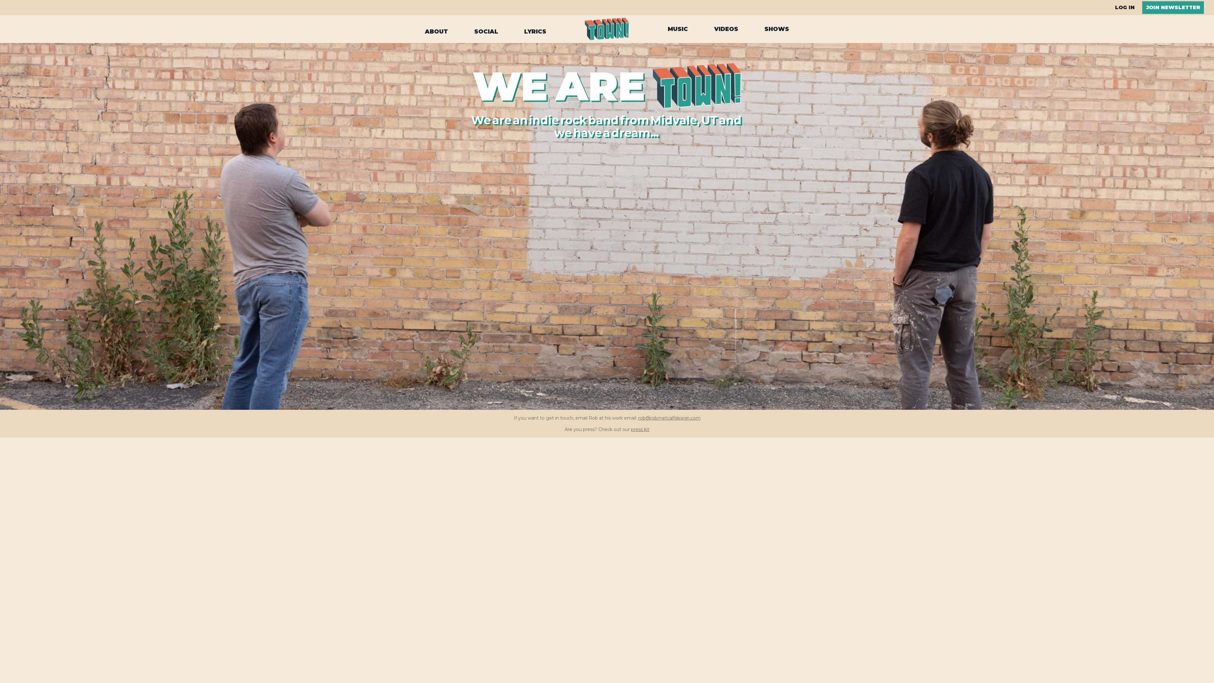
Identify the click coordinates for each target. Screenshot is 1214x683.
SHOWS (776, 29)
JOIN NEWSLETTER (1173, 7)
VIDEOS (726, 29)
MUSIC (678, 29)
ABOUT (436, 29)
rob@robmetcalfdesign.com (669, 418)
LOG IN (1125, 7)
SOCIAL (486, 29)
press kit (640, 429)
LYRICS (535, 29)
